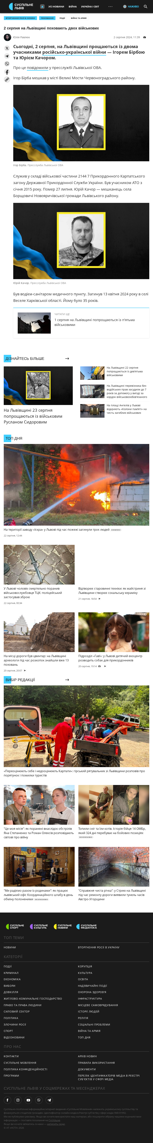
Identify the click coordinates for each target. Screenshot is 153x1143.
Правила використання (96, 1063)
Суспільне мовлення (20, 1063)
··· (110, 6)
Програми (11, 1075)
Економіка (12, 979)
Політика (11, 1018)
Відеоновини (14, 1037)
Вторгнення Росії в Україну (20, 18)
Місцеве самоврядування (98, 1005)
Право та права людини (23, 1005)
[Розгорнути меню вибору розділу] (42, 6)
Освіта (83, 979)
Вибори (9, 985)
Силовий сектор (17, 1011)
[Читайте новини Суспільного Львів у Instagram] (18, 1100)
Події (62, 18)
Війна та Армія (79, 18)
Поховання (47, 18)
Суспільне (54, 1120)
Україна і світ (90, 6)
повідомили (37, 67)
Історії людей (88, 1011)
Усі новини (56, 6)
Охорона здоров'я (92, 992)
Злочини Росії (15, 1024)
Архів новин (87, 1056)
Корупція (85, 966)
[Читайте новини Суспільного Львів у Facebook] (7, 1100)
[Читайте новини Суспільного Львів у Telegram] (49, 1100)
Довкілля (11, 992)
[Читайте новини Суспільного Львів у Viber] (39, 1100)
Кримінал (11, 973)
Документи (87, 1069)
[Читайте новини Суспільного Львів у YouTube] (28, 1100)
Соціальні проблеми (94, 1024)
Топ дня (84, 1037)
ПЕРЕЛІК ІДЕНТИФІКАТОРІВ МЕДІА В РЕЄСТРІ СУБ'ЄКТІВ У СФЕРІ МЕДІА (109, 1077)
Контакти (11, 1056)
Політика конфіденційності (25, 1069)
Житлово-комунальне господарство (33, 998)
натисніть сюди (56, 1124)
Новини (10, 947)
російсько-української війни (74, 52)
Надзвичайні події (92, 985)
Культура (85, 973)
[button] (7, 48)
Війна (73, 6)
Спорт (8, 1031)
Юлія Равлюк (21, 37)
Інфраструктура (90, 998)
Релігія (83, 1018)
